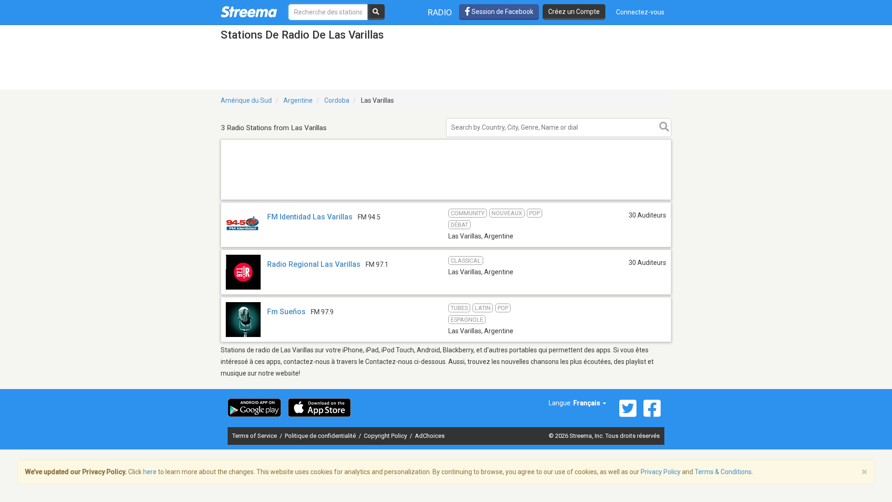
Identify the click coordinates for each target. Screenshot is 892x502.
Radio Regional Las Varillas (314, 264)
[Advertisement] (446, 199)
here (150, 472)
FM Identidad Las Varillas (310, 216)
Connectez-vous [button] (640, 12)
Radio (440, 12)
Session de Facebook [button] (501, 11)
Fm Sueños (286, 311)
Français (587, 403)
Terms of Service (255, 435)
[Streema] (249, 11)
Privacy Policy (661, 472)
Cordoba (336, 100)
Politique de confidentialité (321, 435)
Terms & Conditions (723, 472)
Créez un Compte (574, 11)
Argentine (298, 100)
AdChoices (430, 435)
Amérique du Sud (246, 100)
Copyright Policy (386, 435)
